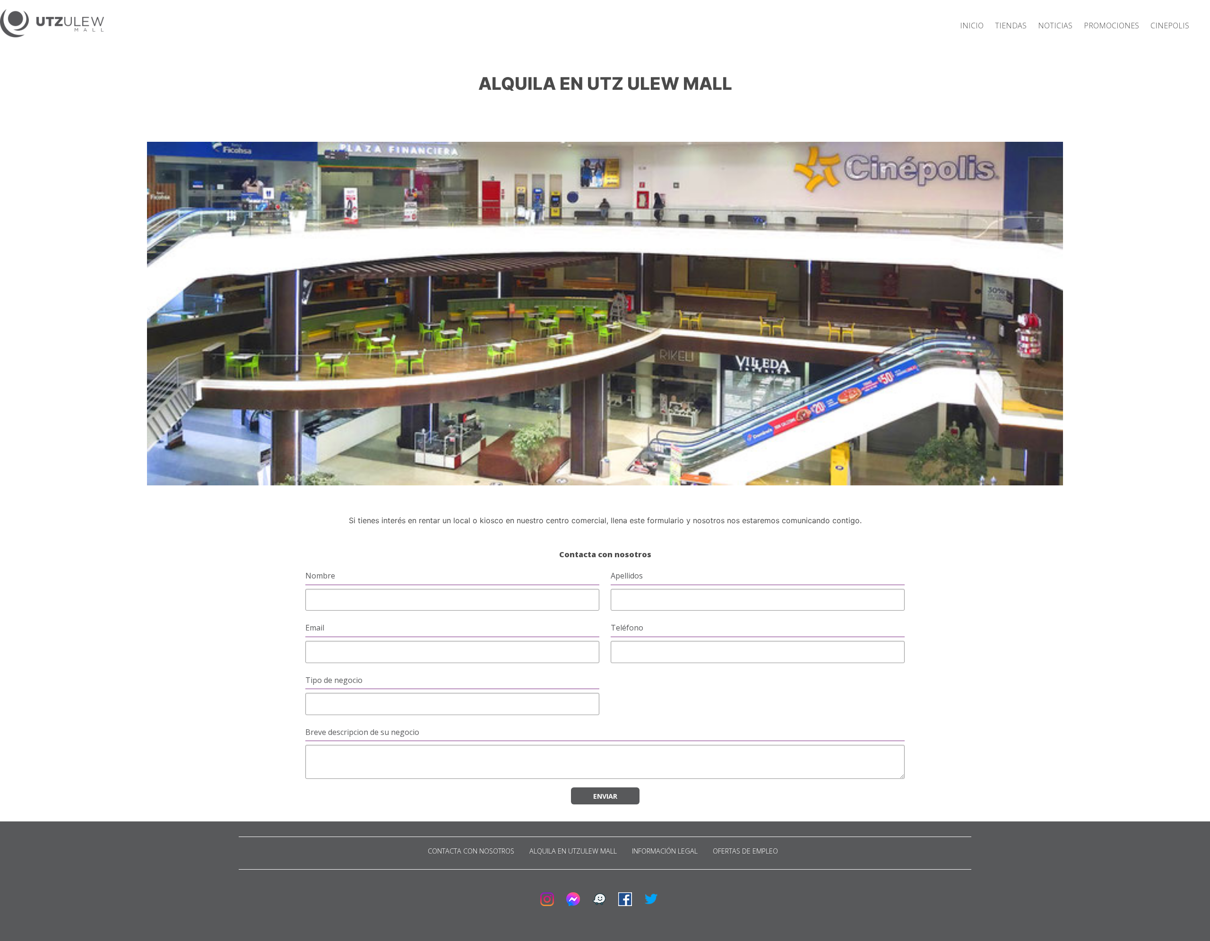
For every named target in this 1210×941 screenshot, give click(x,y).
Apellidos (627, 575)
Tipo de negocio (334, 680)
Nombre (320, 575)
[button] (52, 24)
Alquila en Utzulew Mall (573, 850)
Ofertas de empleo (745, 850)
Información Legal (665, 850)
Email (314, 627)
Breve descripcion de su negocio (362, 732)
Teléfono (627, 627)
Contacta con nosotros (471, 850)
